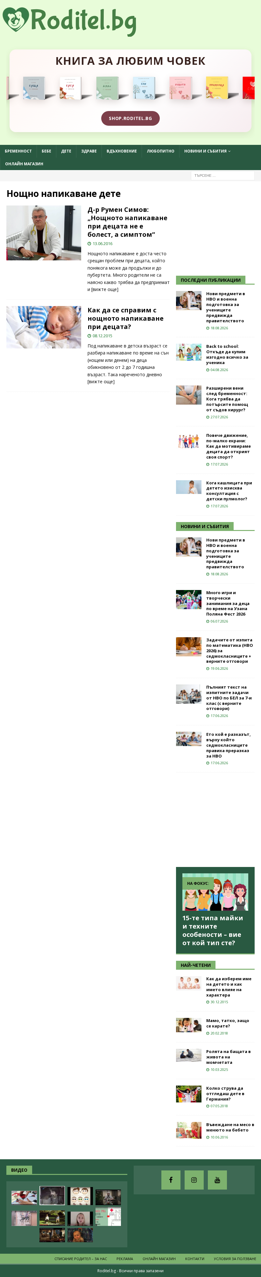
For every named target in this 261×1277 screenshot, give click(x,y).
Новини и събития (205, 151)
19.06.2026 (219, 668)
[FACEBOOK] (170, 1180)
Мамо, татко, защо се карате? (227, 1023)
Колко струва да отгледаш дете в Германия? (225, 1093)
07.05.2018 (219, 1105)
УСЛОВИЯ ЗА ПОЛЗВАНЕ (235, 1258)
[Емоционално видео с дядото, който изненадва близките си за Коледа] (52, 1235)
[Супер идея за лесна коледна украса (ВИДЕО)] (24, 1198)
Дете (66, 151)
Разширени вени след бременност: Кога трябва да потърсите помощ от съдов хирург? (227, 399)
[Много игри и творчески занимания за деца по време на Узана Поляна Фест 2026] (188, 599)
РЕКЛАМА (124, 1258)
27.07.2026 (219, 416)
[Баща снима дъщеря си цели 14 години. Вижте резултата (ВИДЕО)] (80, 1219)
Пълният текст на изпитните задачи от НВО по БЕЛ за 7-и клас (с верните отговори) (229, 698)
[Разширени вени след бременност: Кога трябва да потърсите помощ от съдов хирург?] (188, 395)
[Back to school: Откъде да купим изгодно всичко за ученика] (188, 352)
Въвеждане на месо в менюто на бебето (230, 1127)
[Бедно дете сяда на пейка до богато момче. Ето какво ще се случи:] (52, 1218)
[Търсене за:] (223, 175)
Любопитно (160, 151)
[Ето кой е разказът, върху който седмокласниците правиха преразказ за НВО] (188, 739)
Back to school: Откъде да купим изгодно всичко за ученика (227, 354)
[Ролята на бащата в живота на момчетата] (188, 1055)
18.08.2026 (219, 327)
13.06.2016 (102, 243)
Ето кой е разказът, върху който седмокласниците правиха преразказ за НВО (228, 745)
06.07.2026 (219, 621)
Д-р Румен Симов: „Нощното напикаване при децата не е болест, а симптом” (127, 222)
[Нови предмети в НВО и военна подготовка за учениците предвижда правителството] (188, 300)
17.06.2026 (219, 715)
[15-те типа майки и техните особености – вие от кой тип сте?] (215, 891)
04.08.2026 (219, 369)
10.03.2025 (219, 1069)
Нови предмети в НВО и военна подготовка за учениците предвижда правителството (225, 307)
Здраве (89, 151)
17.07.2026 (219, 464)
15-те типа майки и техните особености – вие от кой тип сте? (212, 930)
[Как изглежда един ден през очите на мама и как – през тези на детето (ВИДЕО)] (24, 1218)
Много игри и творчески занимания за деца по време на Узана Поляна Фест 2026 (228, 603)
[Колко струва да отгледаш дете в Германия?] (188, 1094)
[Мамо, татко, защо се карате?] (188, 1025)
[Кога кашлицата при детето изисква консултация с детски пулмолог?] (188, 487)
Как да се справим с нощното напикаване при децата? (126, 318)
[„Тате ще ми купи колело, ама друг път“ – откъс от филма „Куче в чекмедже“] (52, 1195)
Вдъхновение (122, 151)
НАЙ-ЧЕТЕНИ (196, 965)
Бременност (18, 151)
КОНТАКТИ (194, 1258)
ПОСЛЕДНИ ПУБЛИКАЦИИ (211, 280)
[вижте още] (104, 289)
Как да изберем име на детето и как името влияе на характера (228, 987)
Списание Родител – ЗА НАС (80, 1258)
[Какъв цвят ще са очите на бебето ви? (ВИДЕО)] (80, 1196)
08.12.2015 (102, 336)
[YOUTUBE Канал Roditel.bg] (217, 1180)
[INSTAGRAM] (194, 1180)
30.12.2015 (219, 1001)
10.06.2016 (219, 1137)
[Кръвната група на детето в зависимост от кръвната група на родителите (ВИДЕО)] (108, 1216)
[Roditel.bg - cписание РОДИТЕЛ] (79, 33)
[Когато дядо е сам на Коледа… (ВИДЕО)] (108, 1197)
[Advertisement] (218, 227)
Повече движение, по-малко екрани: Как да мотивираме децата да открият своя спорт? (228, 446)
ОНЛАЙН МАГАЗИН (24, 164)
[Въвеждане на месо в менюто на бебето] (188, 1130)
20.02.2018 (219, 1033)
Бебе (46, 151)
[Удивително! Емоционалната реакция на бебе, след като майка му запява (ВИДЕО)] (80, 1235)
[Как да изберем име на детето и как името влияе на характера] (188, 983)
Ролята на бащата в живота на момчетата (228, 1057)
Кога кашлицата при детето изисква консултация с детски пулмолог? (229, 491)
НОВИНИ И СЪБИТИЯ (205, 526)
